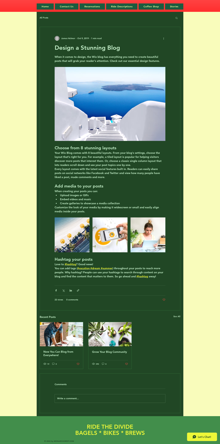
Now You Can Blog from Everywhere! (58, 353)
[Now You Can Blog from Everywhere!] (61, 334)
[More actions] (163, 38)
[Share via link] (78, 290)
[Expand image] (72, 234)
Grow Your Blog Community (109, 352)
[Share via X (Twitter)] (63, 290)
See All (176, 316)
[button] (176, 18)
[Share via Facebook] (56, 290)
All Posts (44, 17)
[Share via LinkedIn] (70, 290)
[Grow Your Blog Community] (110, 334)
